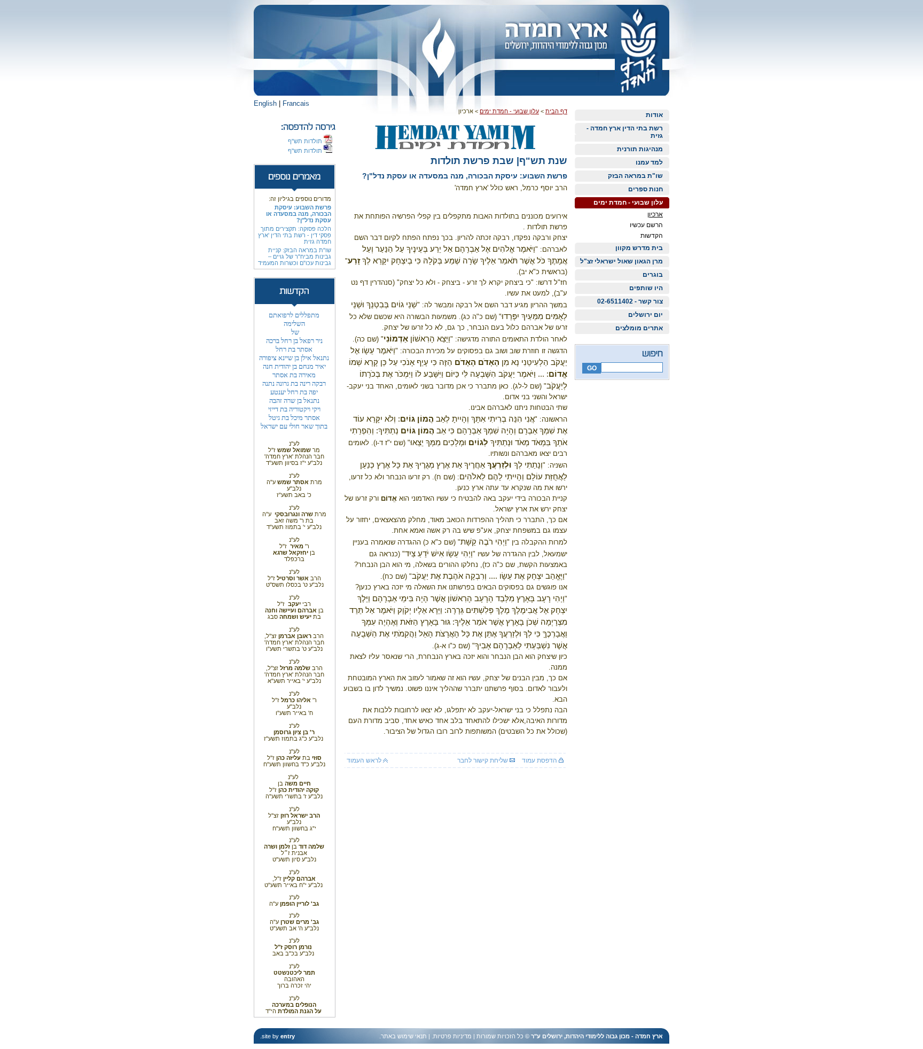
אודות (654, 115)
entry (287, 1036)
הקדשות (651, 235)
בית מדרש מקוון (639, 248)
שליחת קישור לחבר (483, 760)
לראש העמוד (365, 760)
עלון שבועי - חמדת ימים (628, 202)
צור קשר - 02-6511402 (630, 301)
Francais (296, 103)
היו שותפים (646, 288)
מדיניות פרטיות (452, 1036)
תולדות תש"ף (306, 141)
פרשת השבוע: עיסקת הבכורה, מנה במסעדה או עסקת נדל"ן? (298, 213)
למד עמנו (649, 162)
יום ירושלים (645, 314)
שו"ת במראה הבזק (635, 176)
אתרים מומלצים (639, 328)
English (265, 103)
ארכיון (655, 214)
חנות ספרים (645, 189)
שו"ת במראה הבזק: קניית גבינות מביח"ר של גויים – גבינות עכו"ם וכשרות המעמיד (294, 256)
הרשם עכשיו (646, 225)
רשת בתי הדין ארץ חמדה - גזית (624, 132)
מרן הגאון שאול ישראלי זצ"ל (621, 261)
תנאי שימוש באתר (404, 1036)
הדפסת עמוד (540, 760)
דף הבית (556, 111)
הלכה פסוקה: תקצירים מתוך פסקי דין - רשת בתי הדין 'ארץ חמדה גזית (294, 235)
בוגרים (653, 274)
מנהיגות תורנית (640, 149)
